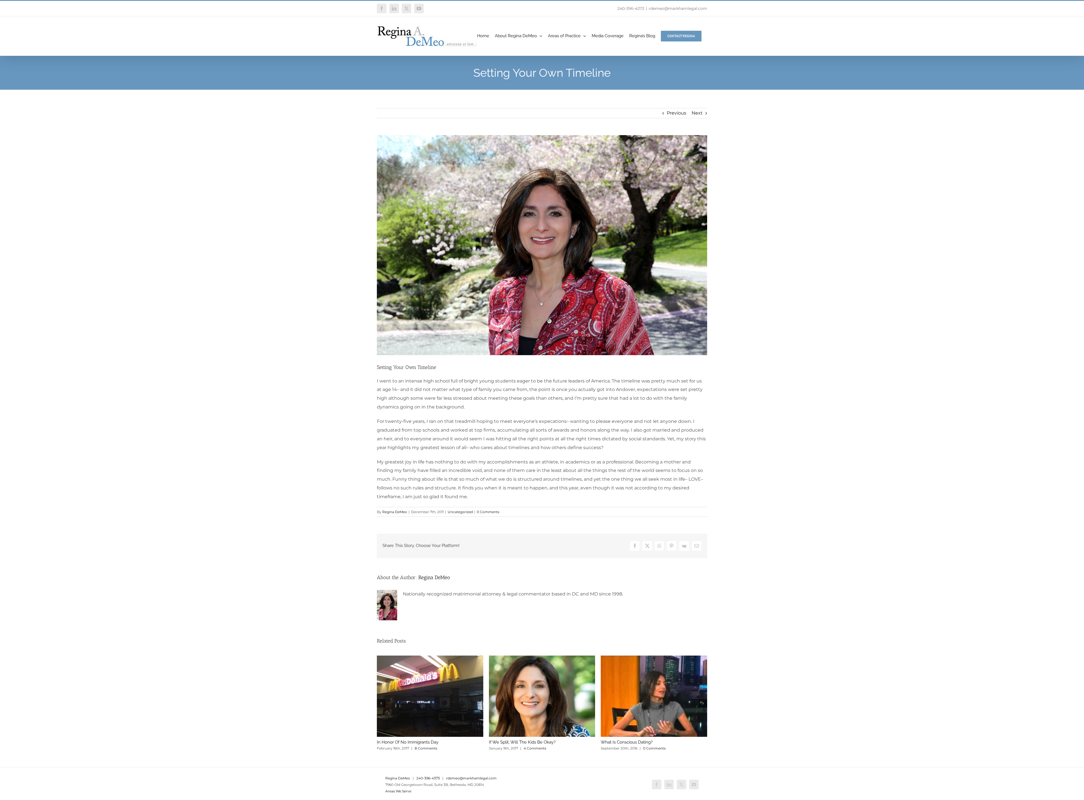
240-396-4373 (630, 8)
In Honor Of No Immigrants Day (407, 742)
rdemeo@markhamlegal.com (678, 8)
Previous (676, 113)
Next (697, 113)
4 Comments (535, 748)
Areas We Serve (398, 791)
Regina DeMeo (394, 512)
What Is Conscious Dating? (627, 742)
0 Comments (488, 512)
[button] (381, 703)
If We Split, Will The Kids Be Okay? (522, 742)
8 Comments (426, 748)
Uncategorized (460, 512)
